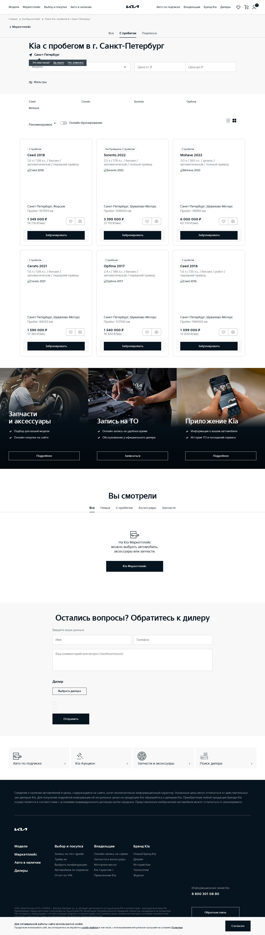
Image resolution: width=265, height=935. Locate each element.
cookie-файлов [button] (90, 927)
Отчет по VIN (63, 875)
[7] (254, 7)
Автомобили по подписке (71, 870)
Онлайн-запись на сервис (111, 854)
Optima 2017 (114, 266)
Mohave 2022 (191, 155)
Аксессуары (147, 508)
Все (111, 33)
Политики (177, 927)
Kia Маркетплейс (31, 19)
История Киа (142, 865)
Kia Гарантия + (104, 870)
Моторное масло (105, 865)
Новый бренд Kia (144, 854)
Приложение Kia (105, 875)
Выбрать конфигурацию (71, 865)
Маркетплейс (25, 854)
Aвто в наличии (27, 863)
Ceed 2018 (36, 155)
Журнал (138, 875)
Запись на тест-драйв (69, 854)
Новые (105, 508)
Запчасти (169, 508)
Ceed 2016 (189, 266)
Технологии (141, 870)
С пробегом (128, 33)
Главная (13, 19)
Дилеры (21, 871)
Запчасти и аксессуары (109, 859)
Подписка (149, 33)
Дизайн (138, 859)
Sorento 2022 (115, 155)
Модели (21, 846)
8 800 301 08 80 (205, 894)
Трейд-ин (61, 859)
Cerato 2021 (37, 266)
